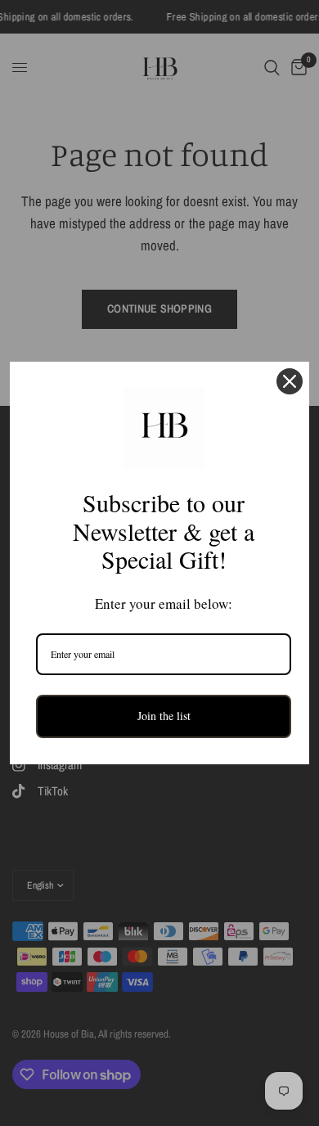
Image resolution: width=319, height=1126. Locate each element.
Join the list (164, 715)
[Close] (289, 381)
